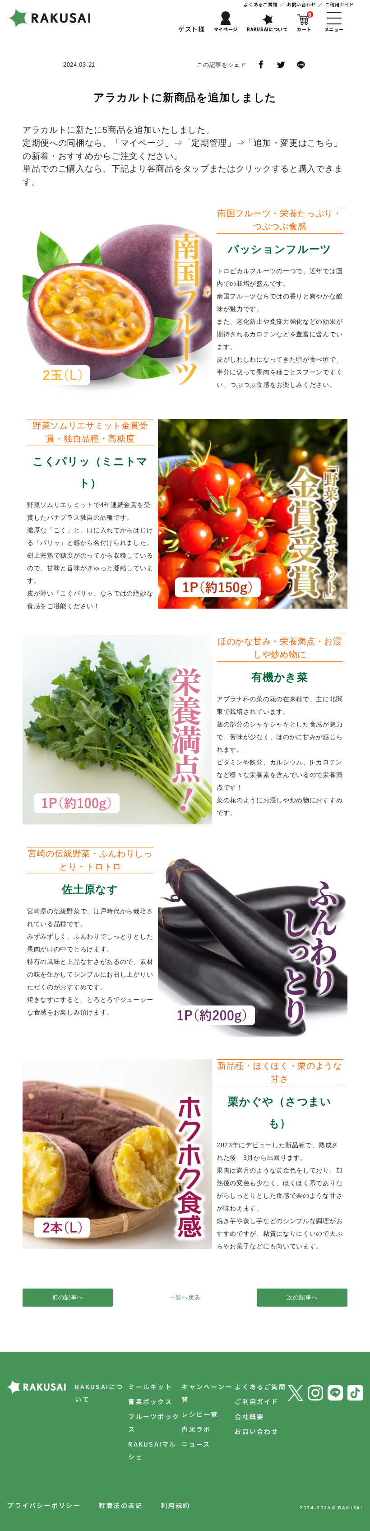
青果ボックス (150, 1401)
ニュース (195, 1443)
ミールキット (150, 1386)
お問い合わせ (301, 4)
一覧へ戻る (185, 1297)
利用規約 (175, 1505)
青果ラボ (196, 1428)
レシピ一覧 (199, 1414)
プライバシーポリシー (43, 1505)
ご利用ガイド (339, 4)
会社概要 (249, 1416)
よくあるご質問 (261, 4)
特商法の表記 (121, 1505)
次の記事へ (302, 1297)
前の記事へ (67, 1297)
